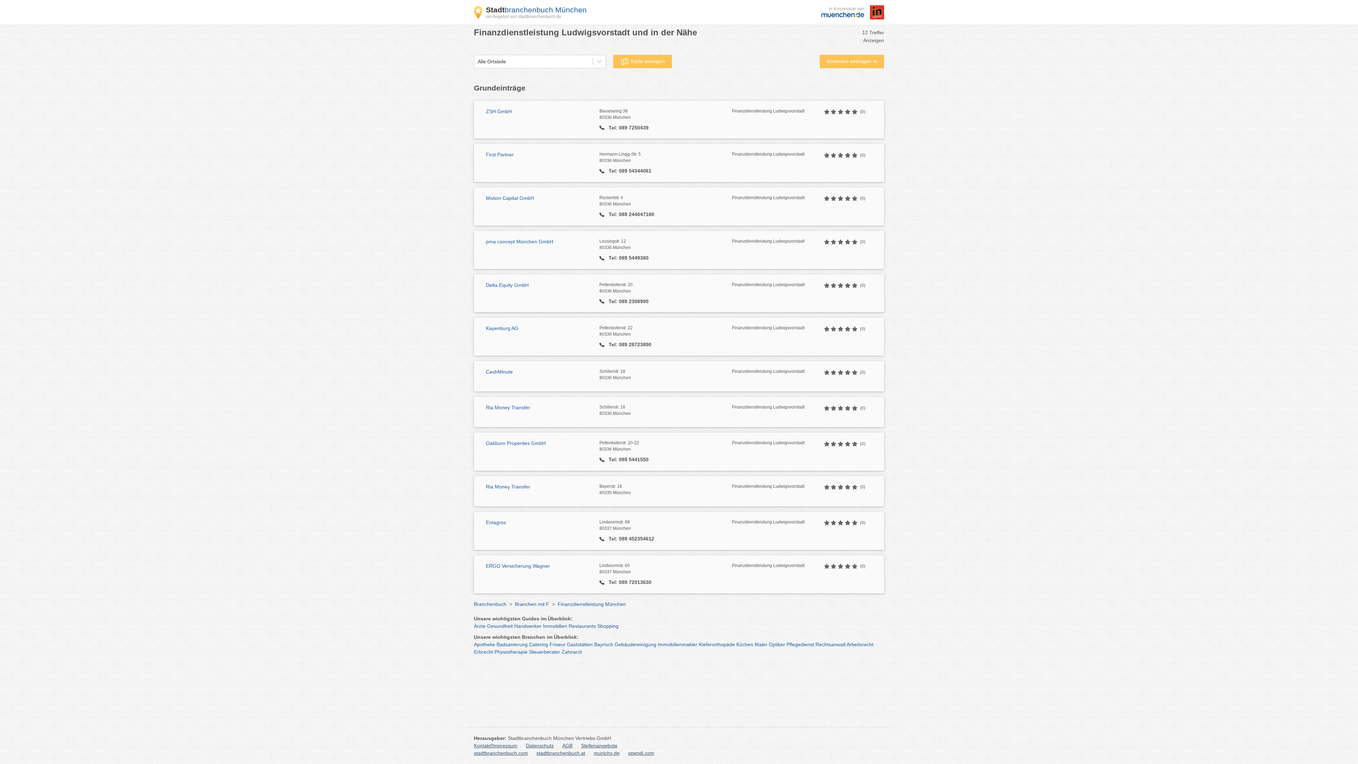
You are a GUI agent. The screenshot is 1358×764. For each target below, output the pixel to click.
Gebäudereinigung (635, 644)
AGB (567, 745)
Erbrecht (483, 652)
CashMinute (499, 372)
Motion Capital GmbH (510, 198)
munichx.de (607, 753)
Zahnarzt (572, 652)
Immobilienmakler (677, 644)
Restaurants (582, 626)
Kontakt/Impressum (495, 745)
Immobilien (555, 626)
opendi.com (641, 753)
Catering (538, 644)
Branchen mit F (532, 604)
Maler (761, 644)
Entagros (496, 522)
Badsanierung (512, 644)
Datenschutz (540, 745)
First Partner (500, 154)
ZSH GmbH (499, 111)
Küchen (744, 644)
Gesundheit (500, 626)
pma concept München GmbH (519, 241)
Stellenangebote (599, 745)
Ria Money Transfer (508, 407)
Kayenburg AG (502, 328)
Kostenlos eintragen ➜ (852, 61)
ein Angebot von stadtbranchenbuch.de (523, 16)
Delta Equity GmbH (507, 285)
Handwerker (527, 626)
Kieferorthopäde (717, 644)
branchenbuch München (536, 10)
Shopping (608, 626)
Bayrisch (603, 644)
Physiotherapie (511, 652)
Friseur (557, 644)
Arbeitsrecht (860, 644)
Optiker (777, 644)
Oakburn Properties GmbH (516, 443)
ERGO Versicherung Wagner (518, 566)
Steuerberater (544, 652)
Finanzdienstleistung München (592, 604)
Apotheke (484, 644)
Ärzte (480, 626)
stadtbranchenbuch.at (560, 753)
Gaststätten (580, 644)
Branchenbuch (490, 604)
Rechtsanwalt (831, 644)
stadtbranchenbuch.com (501, 753)
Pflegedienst (800, 644)
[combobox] (477, 61)
